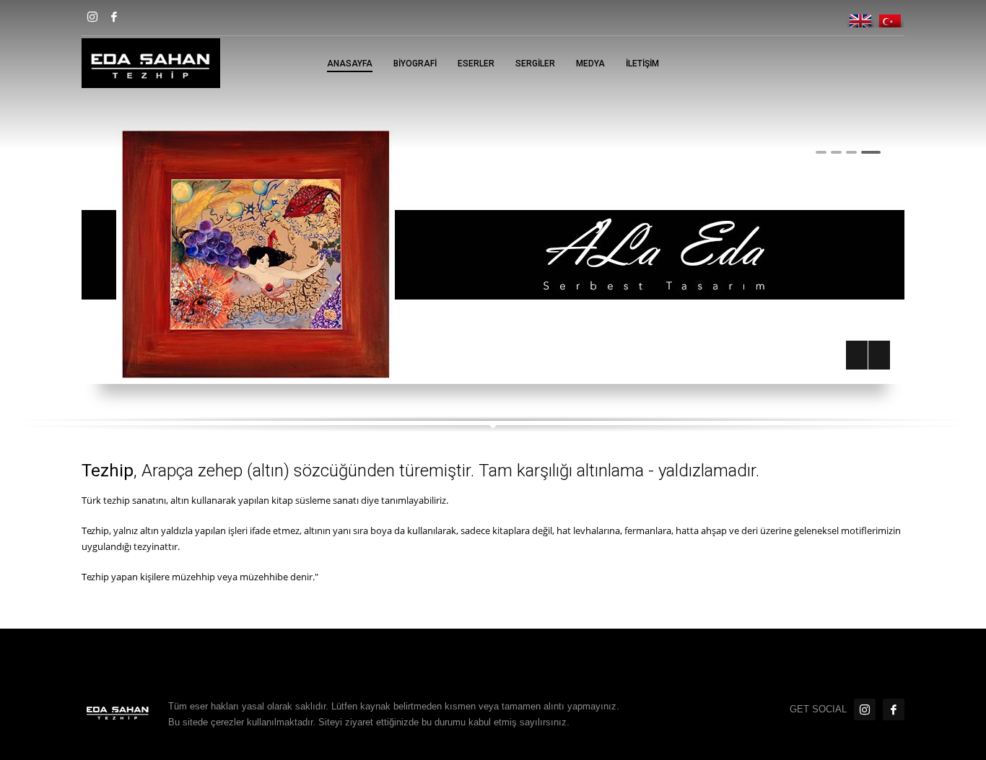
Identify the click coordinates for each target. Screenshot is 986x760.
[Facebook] (114, 16)
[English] (861, 15)
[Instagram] (92, 16)
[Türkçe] (890, 15)
